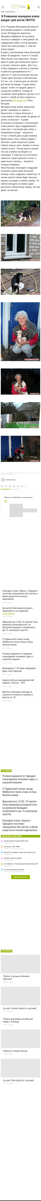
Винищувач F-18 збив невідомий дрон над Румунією (19, 669)
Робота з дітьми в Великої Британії (16, 977)
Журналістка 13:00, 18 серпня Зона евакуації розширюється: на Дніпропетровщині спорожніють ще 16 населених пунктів (20, 626)
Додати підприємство (20, 877)
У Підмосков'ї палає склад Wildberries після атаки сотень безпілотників (17, 642)
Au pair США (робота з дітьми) (18, 1080)
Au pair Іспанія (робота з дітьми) (19, 1008)
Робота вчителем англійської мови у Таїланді (18, 1020)
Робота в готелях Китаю (15, 1051)
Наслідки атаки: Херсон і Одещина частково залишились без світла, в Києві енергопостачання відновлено (20, 594)
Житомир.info (20, 100)
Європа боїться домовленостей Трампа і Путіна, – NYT (18, 681)
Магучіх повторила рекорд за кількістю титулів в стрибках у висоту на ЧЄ (17, 695)
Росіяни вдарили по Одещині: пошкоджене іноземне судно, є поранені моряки (18, 656)
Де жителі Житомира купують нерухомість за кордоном (17, 609)
